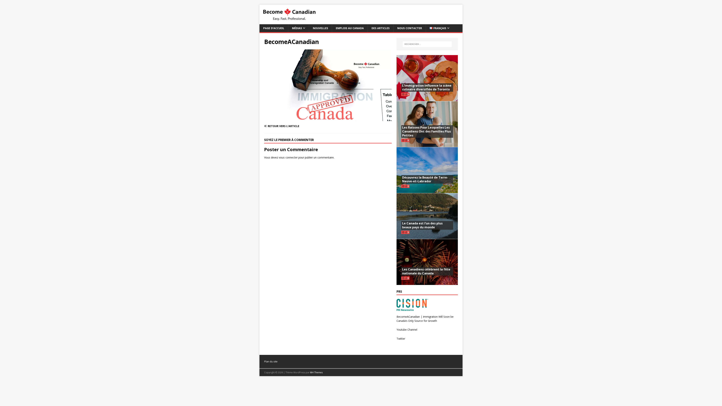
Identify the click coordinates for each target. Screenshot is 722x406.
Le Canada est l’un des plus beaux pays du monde (422, 225)
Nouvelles (320, 28)
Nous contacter (409, 28)
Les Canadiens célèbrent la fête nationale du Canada (426, 271)
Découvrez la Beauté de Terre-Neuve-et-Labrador (425, 179)
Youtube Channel (407, 329)
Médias (297, 28)
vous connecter (288, 157)
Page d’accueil (273, 28)
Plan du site (271, 361)
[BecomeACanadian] (328, 119)
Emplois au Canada (350, 28)
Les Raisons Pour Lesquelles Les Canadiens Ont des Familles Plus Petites (426, 131)
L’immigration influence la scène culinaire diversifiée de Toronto (426, 87)
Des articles (381, 28)
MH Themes (316, 372)
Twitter (401, 338)
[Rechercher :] (427, 44)
